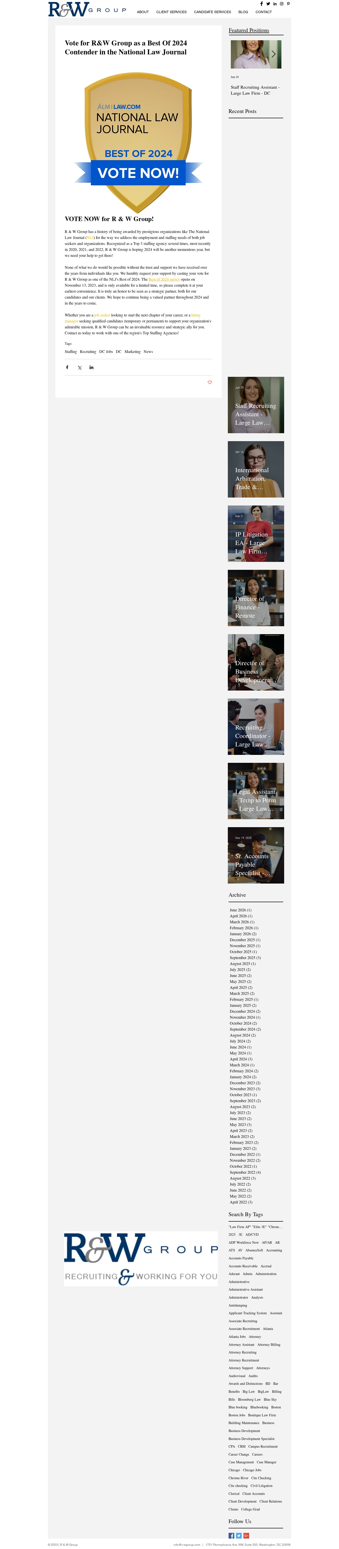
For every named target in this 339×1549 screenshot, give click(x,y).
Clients (233, 1509)
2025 (232, 1234)
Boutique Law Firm (262, 1415)
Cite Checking (261, 1477)
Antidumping (238, 1305)
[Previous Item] (239, 54)
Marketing (133, 351)
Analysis (257, 1297)
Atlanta (268, 1328)
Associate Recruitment (244, 1328)
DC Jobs (106, 351)
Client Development (243, 1501)
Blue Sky (270, 1399)
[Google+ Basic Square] (246, 1536)
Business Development (244, 1430)
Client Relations (271, 1501)
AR (277, 1242)
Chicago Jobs (252, 1470)
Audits (253, 1375)
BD (268, 1383)
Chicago (234, 1470)
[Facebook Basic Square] (231, 1536)
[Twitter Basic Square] (239, 1536)
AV (240, 1250)
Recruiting (88, 351)
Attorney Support (241, 1367)
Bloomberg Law (249, 1399)
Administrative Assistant (246, 1289)
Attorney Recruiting (243, 1352)
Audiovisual (237, 1375)
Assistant (276, 1313)
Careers (257, 1454)
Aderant (234, 1273)
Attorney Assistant (241, 1344)
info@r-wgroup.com (187, 1545)
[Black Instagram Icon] (281, 3)
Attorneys (263, 1367)
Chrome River (238, 1477)
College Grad (250, 1509)
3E (240, 1234)
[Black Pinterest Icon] (288, 3)
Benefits (234, 1391)
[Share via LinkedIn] (91, 367)
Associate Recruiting (243, 1320)
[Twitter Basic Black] (268, 3)
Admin (247, 1273)
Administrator (238, 1297)
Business (268, 1422)
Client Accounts (253, 1493)
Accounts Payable (241, 1258)
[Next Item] (273, 54)
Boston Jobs (237, 1415)
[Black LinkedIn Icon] (275, 3)
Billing (277, 1391)
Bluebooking (259, 1407)
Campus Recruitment (263, 1446)
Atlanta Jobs (237, 1336)
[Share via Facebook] (67, 367)
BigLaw (263, 1391)
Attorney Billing (268, 1344)
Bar (275, 1383)
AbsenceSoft (254, 1250)
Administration (265, 1273)
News (148, 351)
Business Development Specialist (251, 1438)
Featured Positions (249, 30)
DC (119, 351)
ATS (232, 1250)
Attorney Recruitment (244, 1360)
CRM (241, 1446)
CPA (232, 1446)
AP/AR (267, 1242)
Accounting (274, 1250)
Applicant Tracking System (248, 1313)
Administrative (239, 1281)
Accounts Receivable (243, 1266)
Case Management (241, 1462)
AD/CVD (252, 1234)
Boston (276, 1407)
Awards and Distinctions (246, 1383)
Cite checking (238, 1485)
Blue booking (238, 1407)
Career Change (239, 1454)
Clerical (234, 1493)
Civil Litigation (261, 1485)
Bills (232, 1399)
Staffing (71, 351)
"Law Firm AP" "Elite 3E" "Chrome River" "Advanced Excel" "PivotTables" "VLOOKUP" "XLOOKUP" (256, 1226)
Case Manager (266, 1462)
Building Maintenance (244, 1422)
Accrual (266, 1266)
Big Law (249, 1391)
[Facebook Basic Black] (261, 3)
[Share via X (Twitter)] (79, 367)
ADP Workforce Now (244, 1242)
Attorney (255, 1336)
